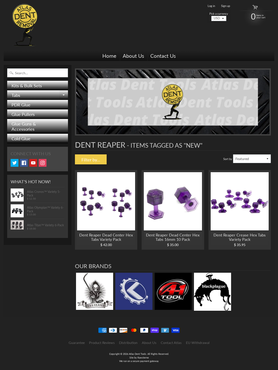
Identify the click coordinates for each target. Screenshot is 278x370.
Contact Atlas (171, 342)
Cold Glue (21, 138)
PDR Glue (21, 104)
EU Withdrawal (198, 342)
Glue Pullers (23, 114)
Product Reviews (102, 342)
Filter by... (90, 159)
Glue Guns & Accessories (24, 126)
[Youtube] (33, 163)
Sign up (225, 6)
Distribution (128, 342)
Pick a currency (218, 13)
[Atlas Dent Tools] (25, 25)
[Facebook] (24, 163)
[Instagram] (42, 163)
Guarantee (77, 342)
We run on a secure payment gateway (139, 361)
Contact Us (163, 56)
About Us (133, 56)
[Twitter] (14, 163)
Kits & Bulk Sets (27, 85)
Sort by (227, 159)
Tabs (40, 96)
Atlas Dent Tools (137, 353)
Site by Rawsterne (139, 357)
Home (109, 56)
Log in (211, 6)
